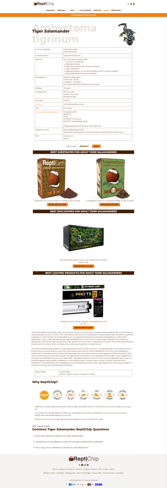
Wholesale (116, 10)
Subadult (84, 146)
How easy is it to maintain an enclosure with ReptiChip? (62, 447)
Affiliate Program (49, 473)
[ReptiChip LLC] (43, 4)
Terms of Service (108, 473)
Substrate (50, 10)
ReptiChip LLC (79, 480)
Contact (105, 469)
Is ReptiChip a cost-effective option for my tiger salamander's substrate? (69, 442)
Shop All (97, 10)
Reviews (79, 469)
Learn (106, 10)
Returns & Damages (84, 473)
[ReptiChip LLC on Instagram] (82, 465)
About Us (55, 469)
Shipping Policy (70, 473)
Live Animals (85, 10)
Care (72, 10)
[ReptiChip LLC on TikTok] (85, 465)
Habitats (61, 10)
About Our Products (67, 469)
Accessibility (120, 473)
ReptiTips (94, 469)
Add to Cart (57, 204)
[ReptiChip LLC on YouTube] (88, 465)
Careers (112, 469)
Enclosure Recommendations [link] (47, 112)
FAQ (99, 469)
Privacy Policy (97, 473)
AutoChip (86, 469)
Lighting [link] (39, 104)
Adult (96, 146)
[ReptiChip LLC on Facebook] (79, 465)
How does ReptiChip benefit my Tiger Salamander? (60, 436)
